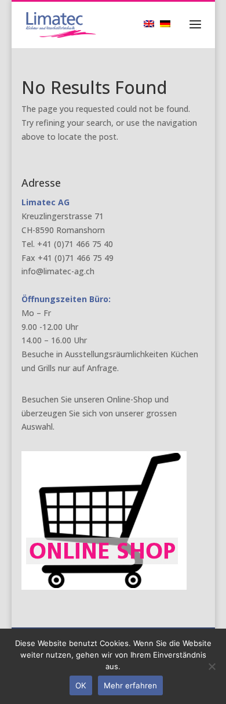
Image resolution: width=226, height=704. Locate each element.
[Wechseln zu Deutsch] (168, 23)
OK (80, 685)
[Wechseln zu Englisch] (152, 23)
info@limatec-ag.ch (57, 271)
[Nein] (211, 666)
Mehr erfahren (130, 685)
